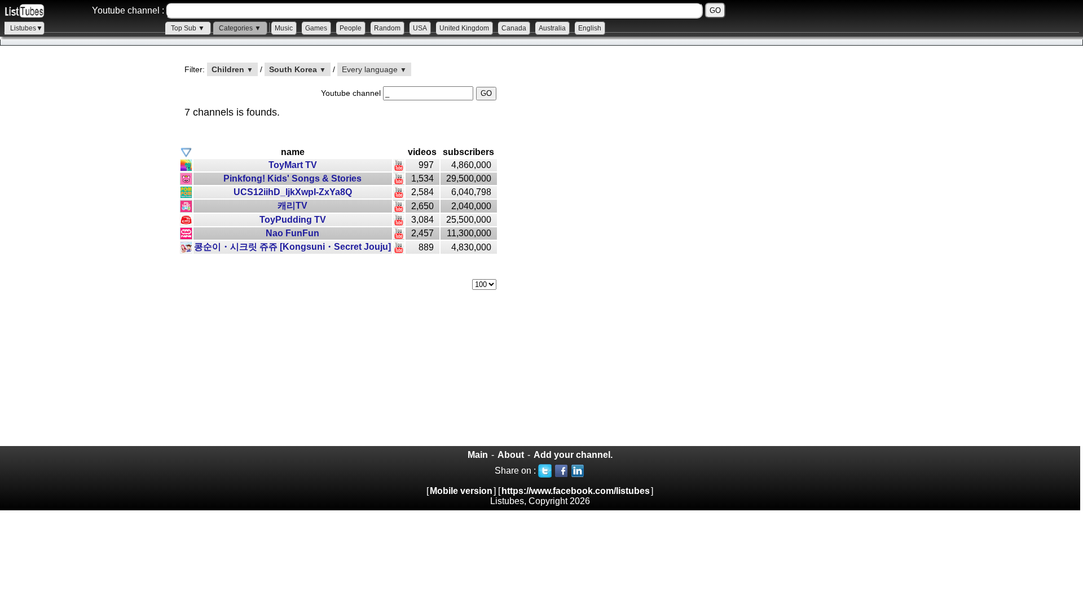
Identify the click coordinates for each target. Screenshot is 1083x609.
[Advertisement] (84, 254)
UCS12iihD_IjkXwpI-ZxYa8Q (293, 192)
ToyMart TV (292, 165)
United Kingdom (464, 28)
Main (478, 455)
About (511, 455)
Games (316, 28)
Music (284, 28)
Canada (513, 28)
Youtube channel (352, 93)
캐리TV (292, 205)
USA (420, 28)
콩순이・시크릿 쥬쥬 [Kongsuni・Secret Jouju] (292, 246)
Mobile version (461, 491)
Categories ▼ (240, 28)
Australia (552, 28)
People (351, 28)
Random (387, 28)
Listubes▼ (26, 28)
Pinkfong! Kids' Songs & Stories (292, 178)
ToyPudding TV (292, 219)
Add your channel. (573, 455)
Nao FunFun (292, 233)
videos (422, 152)
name (293, 152)
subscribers (468, 152)
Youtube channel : (128, 10)
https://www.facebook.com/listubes (575, 491)
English (589, 28)
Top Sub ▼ (188, 28)
